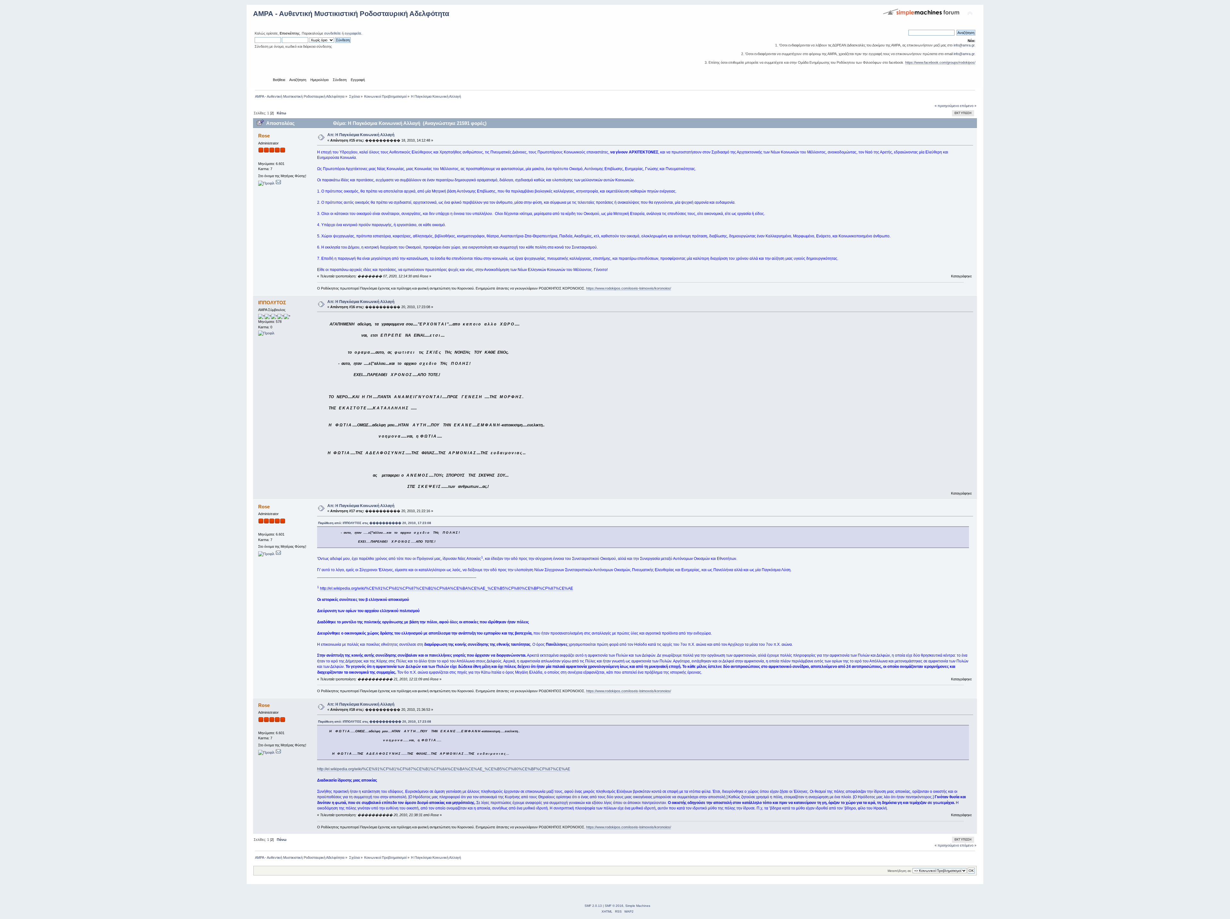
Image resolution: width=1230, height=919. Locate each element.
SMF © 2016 (614, 905)
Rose (264, 135)
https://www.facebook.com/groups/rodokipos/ (940, 62)
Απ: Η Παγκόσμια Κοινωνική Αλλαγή (360, 135)
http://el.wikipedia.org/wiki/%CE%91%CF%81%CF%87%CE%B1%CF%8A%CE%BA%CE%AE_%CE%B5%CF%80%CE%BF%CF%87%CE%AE (446, 588)
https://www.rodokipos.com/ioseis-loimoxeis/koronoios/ (628, 288)
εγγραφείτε (353, 33)
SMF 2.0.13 (593, 905)
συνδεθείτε (332, 33)
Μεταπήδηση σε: (900, 871)
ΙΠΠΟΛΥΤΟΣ (272, 302)
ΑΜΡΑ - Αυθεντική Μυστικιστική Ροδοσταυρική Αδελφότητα (351, 14)
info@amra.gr (964, 45)
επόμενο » (968, 106)
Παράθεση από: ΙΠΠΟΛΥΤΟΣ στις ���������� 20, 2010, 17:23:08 (374, 523)
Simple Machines (637, 905)
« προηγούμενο (947, 106)
